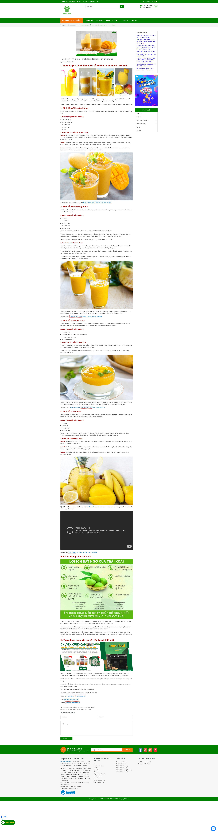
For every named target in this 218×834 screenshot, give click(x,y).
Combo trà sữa (98, 776)
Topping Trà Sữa (98, 766)
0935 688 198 (69, 786)
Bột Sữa (96, 768)
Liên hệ (139, 130)
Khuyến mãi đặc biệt (143, 764)
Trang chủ (139, 113)
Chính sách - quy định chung (124, 770)
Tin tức (139, 127)
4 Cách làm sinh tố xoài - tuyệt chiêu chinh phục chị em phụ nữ (87, 58)
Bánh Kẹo (96, 778)
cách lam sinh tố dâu (71, 707)
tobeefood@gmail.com (71, 788)
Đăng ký (155, 1)
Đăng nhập (147, 1)
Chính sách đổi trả (121, 764)
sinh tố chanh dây (86, 709)
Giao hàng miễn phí (121, 762)
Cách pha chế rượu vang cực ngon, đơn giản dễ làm (146, 55)
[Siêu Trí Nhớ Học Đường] (146, 90)
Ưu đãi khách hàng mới (144, 762)
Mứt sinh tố (97, 772)
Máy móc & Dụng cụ (99, 780)
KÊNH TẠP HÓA (141, 123)
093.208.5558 (147, 8)
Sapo (128, 799)
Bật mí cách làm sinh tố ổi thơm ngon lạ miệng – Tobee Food (145, 69)
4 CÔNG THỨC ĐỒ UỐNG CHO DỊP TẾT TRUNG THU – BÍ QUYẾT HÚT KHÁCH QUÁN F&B (146, 47)
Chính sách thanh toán (122, 772)
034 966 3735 (78, 786)
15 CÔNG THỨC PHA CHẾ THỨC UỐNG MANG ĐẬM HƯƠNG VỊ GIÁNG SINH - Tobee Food (146, 59)
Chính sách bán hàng (122, 766)
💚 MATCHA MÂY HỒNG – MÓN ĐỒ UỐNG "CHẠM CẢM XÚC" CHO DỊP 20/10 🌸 (146, 41)
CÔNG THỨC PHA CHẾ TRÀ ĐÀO (146, 51)
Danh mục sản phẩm (142, 120)
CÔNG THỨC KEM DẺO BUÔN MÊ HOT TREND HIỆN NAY (146, 36)
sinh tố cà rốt (76, 709)
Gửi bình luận (66, 739)
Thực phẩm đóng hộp (100, 774)
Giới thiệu (139, 117)
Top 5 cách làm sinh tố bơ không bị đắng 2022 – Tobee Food (146, 65)
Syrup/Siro (97, 770)
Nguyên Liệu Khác (99, 782)
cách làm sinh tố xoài (84, 707)
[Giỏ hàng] (156, 6)
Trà (95, 764)
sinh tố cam (69, 709)
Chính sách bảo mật (121, 768)
